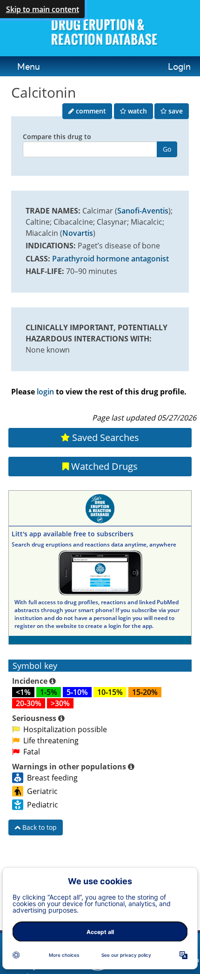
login (45, 392)
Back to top (38, 827)
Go (167, 149)
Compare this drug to (57, 136)
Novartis (77, 233)
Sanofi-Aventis (142, 211)
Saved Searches (104, 437)
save (175, 111)
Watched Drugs (103, 466)
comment (90, 111)
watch (136, 111)
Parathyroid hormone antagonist (110, 259)
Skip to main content (42, 9)
